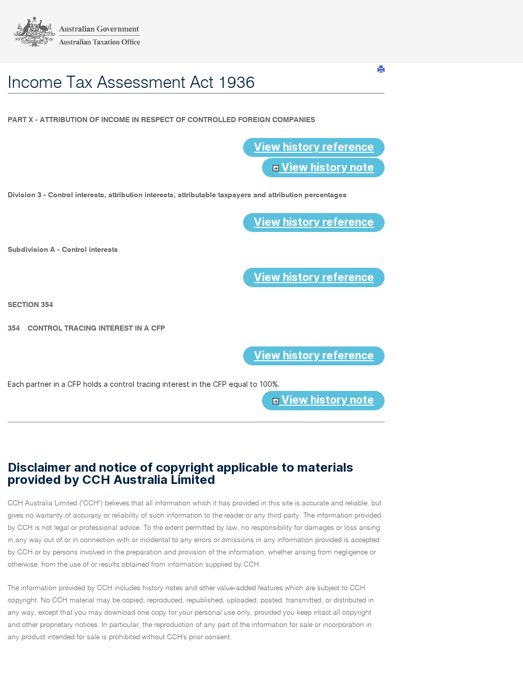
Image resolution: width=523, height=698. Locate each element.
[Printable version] (381, 69)
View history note (326, 167)
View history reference (314, 147)
